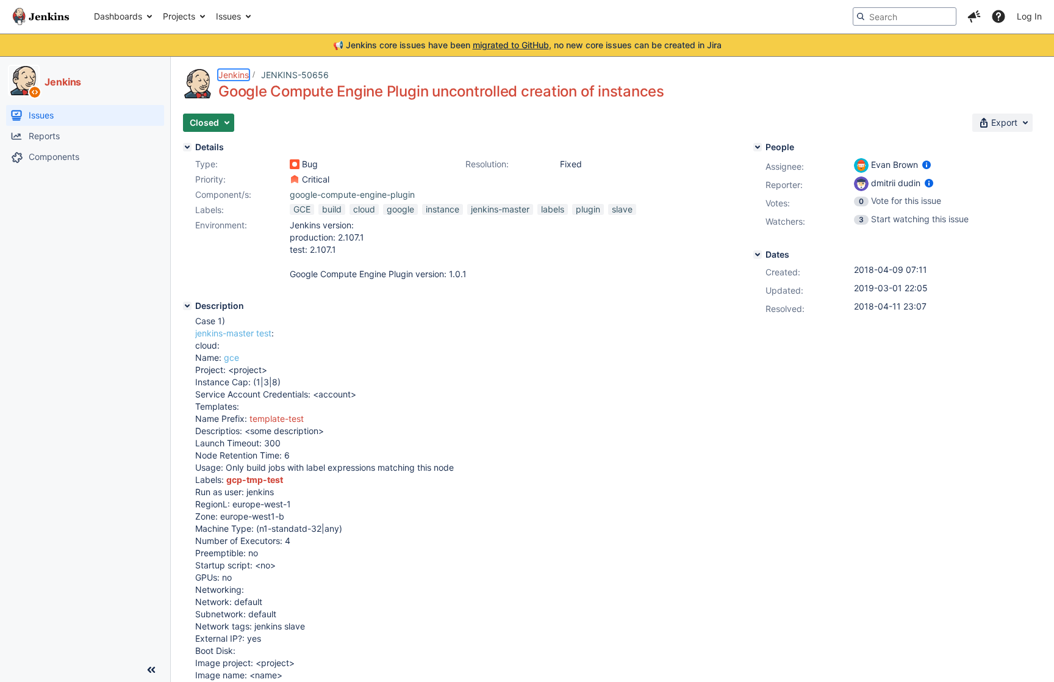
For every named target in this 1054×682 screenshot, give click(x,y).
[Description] (187, 306)
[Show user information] (926, 164)
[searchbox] (904, 16)
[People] (757, 147)
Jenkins (233, 75)
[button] (974, 16)
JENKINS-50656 (295, 75)
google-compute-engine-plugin (352, 194)
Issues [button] (228, 16)
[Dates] (757, 254)
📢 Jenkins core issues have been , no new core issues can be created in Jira (527, 45)
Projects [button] (179, 16)
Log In (1029, 16)
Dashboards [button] (118, 16)
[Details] (187, 147)
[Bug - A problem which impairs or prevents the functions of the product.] (294, 164)
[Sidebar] (151, 670)
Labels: (209, 210)
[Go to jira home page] (41, 16)
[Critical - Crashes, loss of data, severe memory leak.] (294, 179)
